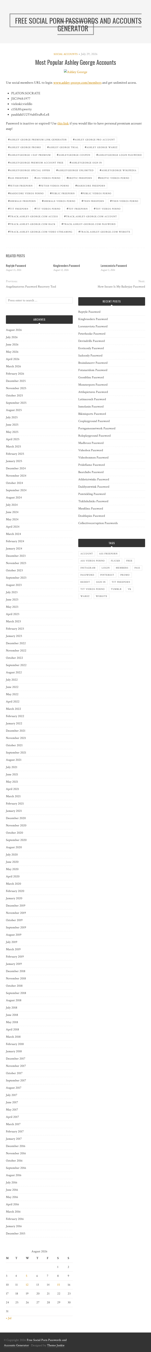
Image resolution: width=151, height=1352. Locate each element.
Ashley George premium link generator (37, 139)
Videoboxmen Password (93, 458)
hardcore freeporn (90, 185)
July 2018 (11, 1008)
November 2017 (16, 1066)
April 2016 (12, 1204)
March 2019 (13, 949)
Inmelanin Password (91, 407)
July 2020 (12, 855)
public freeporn (62, 193)
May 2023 (12, 607)
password (87, 574)
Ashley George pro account (94, 139)
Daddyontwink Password (93, 487)
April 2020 (12, 876)
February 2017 (15, 1131)
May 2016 (12, 1197)
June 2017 (12, 1102)
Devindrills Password (91, 341)
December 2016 (15, 1146)
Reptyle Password (16, 265)
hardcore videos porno (26, 193)
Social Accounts (66, 54)
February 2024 (15, 541)
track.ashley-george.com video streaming (40, 231)
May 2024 (12, 519)
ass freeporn (18, 177)
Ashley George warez (101, 147)
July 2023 (11, 592)
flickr (115, 560)
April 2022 (12, 702)
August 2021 (13, 760)
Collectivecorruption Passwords (98, 523)
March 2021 (13, 796)
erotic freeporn (79, 177)
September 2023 (16, 578)
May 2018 (12, 1022)
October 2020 (14, 833)
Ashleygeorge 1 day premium (29, 154)
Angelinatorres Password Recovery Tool (31, 287)
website (101, 596)
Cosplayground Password (94, 421)
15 (58, 1285)
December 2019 (15, 906)
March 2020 (13, 884)
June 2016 (12, 1190)
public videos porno (96, 193)
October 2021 (14, 745)
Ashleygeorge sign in (86, 162)
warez (85, 596)
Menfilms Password (90, 509)
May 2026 (12, 352)
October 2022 (14, 658)
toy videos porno (107, 208)
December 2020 (16, 818)
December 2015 (15, 1233)
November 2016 (16, 1153)
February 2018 (15, 1044)
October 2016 (14, 1161)
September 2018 (16, 993)
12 (27, 1285)
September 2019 (16, 927)
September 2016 (16, 1168)
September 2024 (16, 490)
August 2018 (13, 1000)
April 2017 (12, 1117)
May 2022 (12, 694)
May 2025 (12, 432)
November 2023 (16, 563)
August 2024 (14, 498)
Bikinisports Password (92, 414)
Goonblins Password (91, 377)
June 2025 (12, 425)
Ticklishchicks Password (93, 501)
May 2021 (12, 782)
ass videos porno (47, 177)
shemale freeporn (22, 201)
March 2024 (13, 534)
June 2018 (12, 1015)
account (86, 553)
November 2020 (16, 825)
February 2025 (15, 454)
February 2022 (15, 716)
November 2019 (16, 913)
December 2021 (15, 731)
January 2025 (14, 461)
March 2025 (13, 446)
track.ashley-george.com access (33, 216)
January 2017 (14, 1139)
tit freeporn (18, 208)
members (122, 567)
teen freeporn (93, 201)
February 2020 (15, 891)
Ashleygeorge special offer (29, 170)
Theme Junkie (55, 1345)
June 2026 (12, 344)
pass (137, 567)
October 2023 (14, 570)
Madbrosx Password (91, 443)
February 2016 (15, 1219)
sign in (101, 582)
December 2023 (16, 556)
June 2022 (12, 687)
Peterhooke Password (91, 334)
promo (125, 574)
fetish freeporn (20, 185)
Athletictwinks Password (93, 479)
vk (129, 589)
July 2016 (11, 1182)
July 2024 (12, 505)
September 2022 (16, 665)
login (106, 567)
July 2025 (12, 417)
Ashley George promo (24, 147)
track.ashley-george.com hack (31, 224)
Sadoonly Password (90, 356)
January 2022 (14, 723)
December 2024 (16, 468)
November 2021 (16, 738)
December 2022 (16, 643)
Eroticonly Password (91, 348)
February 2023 (15, 629)
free (129, 560)
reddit (85, 582)
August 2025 (14, 410)
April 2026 (12, 359)
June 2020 (12, 862)
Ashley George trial (63, 147)
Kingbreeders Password (66, 265)
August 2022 (14, 672)
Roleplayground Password (94, 436)
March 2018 (13, 1037)
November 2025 (16, 388)
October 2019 (14, 920)
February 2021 (15, 804)
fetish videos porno (54, 185)
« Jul (8, 1318)
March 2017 (13, 1124)
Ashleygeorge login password (119, 154)
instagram (88, 567)
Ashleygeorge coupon (73, 154)
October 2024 (14, 483)
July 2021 (11, 767)
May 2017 (12, 1110)
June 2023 (12, 600)
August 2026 (14, 330)
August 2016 (13, 1175)
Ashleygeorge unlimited (75, 170)
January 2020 (14, 898)
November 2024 (16, 476)
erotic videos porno (113, 177)
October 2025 (14, 395)
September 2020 (16, 840)
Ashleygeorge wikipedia (118, 170)
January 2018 (14, 1051)
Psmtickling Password (92, 494)
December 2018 (15, 971)
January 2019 (14, 964)
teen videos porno (124, 201)
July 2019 (11, 942)
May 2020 (12, 869)
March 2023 (13, 621)
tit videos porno (47, 208)
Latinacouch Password (92, 399)
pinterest (107, 574)
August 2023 (14, 585)
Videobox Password (90, 450)
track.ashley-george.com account (90, 216)
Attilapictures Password (93, 392)
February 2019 (15, 957)
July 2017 (11, 1095)
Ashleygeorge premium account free (36, 162)
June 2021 (12, 774)
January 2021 (14, 811)
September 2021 (16, 753)
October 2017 (14, 1073)
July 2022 (12, 680)
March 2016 (13, 1212)
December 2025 (16, 381)
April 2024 (12, 527)
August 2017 (13, 1088)
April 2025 (12, 439)
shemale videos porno (59, 201)
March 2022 (13, 709)
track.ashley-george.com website (104, 231)
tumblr (116, 589)
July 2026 (12, 337)
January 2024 (14, 549)
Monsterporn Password (93, 385)
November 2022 (16, 651)
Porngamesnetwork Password (96, 428)
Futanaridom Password (92, 370)
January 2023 (14, 636)
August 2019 (13, 935)
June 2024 (12, 512)
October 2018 (14, 986)
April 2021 (12, 789)
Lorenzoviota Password (114, 265)
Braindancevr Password (93, 363)
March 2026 (13, 366)
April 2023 (12, 614)
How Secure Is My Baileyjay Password (121, 287)
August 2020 (14, 847)
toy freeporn (77, 208)
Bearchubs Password (91, 472)
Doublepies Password (91, 516)
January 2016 (14, 1226)
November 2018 (16, 978)
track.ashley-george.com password (89, 224)
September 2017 (16, 1080)
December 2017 (15, 1059)
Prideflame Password (91, 465)
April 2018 (12, 1029)
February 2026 (15, 374)
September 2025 (16, 403)
